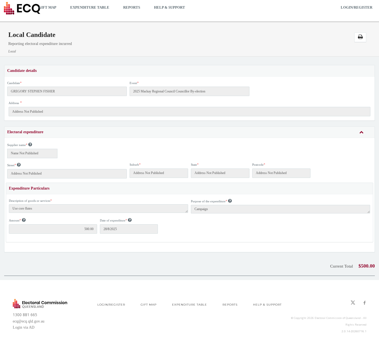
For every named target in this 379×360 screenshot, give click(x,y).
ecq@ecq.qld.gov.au (28, 321)
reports (131, 7)
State (194, 164)
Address (14, 103)
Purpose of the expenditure (208, 201)
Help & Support (169, 7)
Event (133, 83)
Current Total (341, 266)
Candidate (13, 83)
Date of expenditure (112, 220)
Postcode (258, 164)
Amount (14, 220)
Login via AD (23, 327)
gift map (47, 7)
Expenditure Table (89, 7)
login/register (356, 7)
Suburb (134, 164)
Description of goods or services (29, 200)
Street (10, 165)
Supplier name (16, 145)
